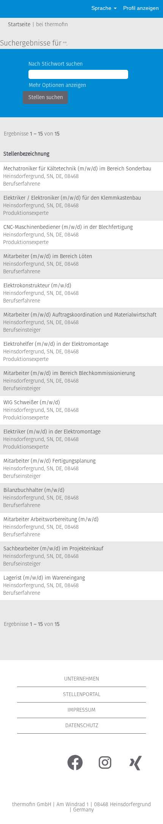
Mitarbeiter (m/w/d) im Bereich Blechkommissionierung (69, 373)
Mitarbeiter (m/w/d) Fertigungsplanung (49, 461)
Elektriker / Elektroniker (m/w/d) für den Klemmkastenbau (72, 198)
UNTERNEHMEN (81, 679)
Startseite (19, 24)
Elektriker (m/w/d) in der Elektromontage (51, 432)
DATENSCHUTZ (81, 725)
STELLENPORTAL (81, 694)
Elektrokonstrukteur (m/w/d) (37, 285)
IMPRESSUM (81, 710)
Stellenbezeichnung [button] (26, 154)
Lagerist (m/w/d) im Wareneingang (44, 578)
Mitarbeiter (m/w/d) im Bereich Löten (47, 256)
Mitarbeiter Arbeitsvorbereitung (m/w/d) (51, 519)
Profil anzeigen (141, 8)
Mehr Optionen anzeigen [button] (57, 85)
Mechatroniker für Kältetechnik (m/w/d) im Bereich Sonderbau (77, 168)
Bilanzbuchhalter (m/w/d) (33, 490)
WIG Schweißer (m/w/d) (31, 402)
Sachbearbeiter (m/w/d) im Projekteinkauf (53, 548)
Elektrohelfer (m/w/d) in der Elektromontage (55, 344)
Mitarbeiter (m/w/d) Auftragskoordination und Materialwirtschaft (80, 315)
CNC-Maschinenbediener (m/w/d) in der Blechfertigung (68, 227)
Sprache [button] (102, 8)
